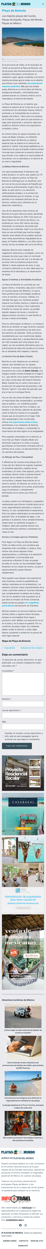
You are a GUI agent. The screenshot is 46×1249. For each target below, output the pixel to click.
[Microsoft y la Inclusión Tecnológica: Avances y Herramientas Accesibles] (23, 1123)
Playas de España (11, 19)
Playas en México (11, 23)
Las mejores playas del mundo (19, 15)
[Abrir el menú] (43, 3)
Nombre (6, 699)
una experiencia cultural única (23, 422)
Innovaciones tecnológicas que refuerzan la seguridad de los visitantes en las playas (23, 1099)
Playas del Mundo (32, 19)
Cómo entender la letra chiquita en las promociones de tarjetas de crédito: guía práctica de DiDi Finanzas (23, 1065)
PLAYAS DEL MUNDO (23, 1158)
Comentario (8, 671)
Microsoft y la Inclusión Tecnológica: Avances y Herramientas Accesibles (23, 1139)
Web (4, 721)
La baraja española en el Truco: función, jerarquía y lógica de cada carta (23, 1106)
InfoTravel (27, 1207)
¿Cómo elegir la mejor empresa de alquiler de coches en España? (23, 1031)
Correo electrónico (11, 710)
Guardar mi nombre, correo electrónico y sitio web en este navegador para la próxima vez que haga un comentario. (24, 736)
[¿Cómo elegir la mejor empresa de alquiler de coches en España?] (23, 1016)
